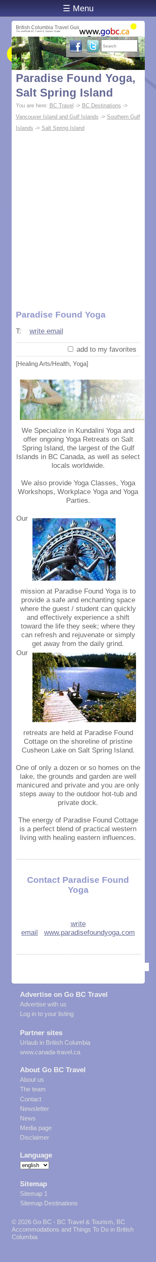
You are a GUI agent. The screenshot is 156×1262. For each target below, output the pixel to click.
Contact (30, 1099)
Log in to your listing (47, 1013)
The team (33, 1089)
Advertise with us (43, 1004)
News (28, 1118)
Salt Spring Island (63, 128)
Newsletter (34, 1108)
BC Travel (62, 105)
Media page (36, 1127)
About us (32, 1079)
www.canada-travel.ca (50, 1052)
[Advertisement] (78, 216)
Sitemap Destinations (49, 1203)
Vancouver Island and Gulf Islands (57, 117)
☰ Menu (78, 8)
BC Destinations (101, 105)
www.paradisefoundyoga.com (89, 932)
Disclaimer (34, 1137)
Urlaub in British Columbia (55, 1042)
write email (46, 331)
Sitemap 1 (33, 1193)
